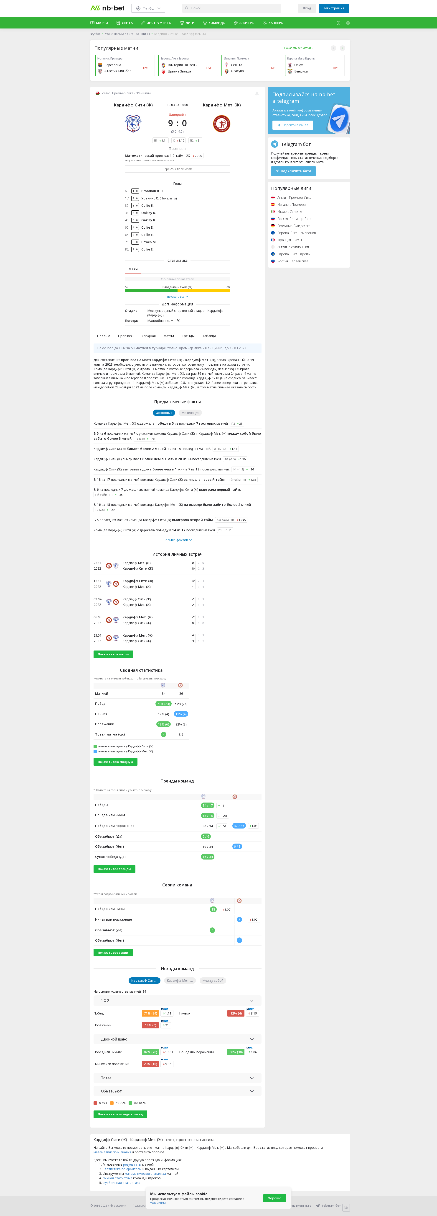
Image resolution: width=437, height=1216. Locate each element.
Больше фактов (175, 540)
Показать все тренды (114, 869)
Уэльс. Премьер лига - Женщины (127, 34)
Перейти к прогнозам (177, 169)
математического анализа (145, 1173)
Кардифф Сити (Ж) (133, 105)
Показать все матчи (113, 654)
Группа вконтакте (298, 1206)
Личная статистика (117, 1178)
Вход (307, 8)
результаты (132, 1164)
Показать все (175, 297)
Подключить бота (296, 171)
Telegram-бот (331, 1206)
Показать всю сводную (115, 762)
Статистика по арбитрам (122, 1169)
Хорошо (274, 1198)
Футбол (95, 34)
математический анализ (112, 1152)
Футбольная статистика (121, 1182)
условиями (158, 1203)
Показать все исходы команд (120, 1114)
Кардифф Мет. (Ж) (222, 105)
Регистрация (333, 8)
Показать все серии (113, 952)
